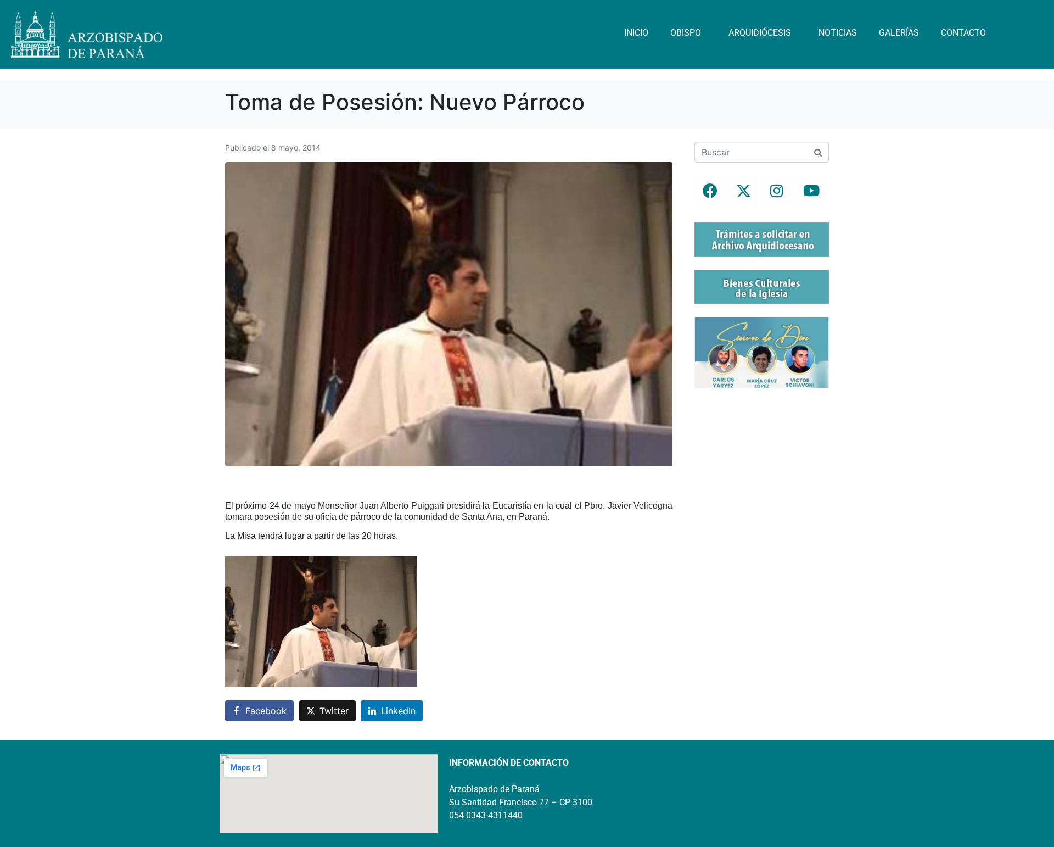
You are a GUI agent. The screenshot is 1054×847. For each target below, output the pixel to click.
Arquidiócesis (759, 32)
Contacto (963, 32)
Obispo (685, 32)
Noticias (837, 32)
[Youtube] (810, 191)
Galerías (899, 32)
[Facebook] (709, 191)
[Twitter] (743, 191)
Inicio (636, 32)
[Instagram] (776, 191)
